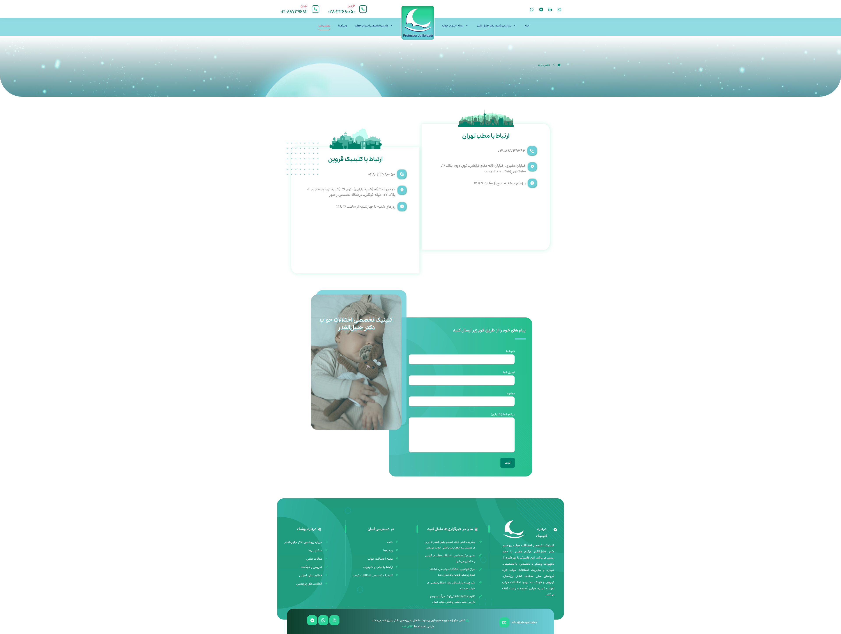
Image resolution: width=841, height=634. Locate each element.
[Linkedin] (550, 9)
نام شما (510, 351)
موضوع (511, 393)
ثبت (507, 463)
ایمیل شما (509, 372)
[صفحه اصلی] (559, 65)
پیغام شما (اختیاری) (503, 414)
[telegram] (541, 9)
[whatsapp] (532, 9)
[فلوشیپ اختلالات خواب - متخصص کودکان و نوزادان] (417, 23)
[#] (334, 620)
